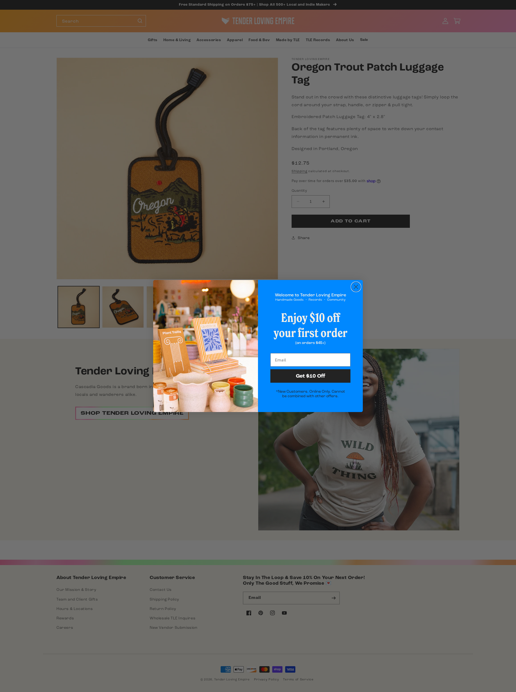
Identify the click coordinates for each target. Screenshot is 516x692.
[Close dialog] (356, 287)
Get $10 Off (310, 375)
